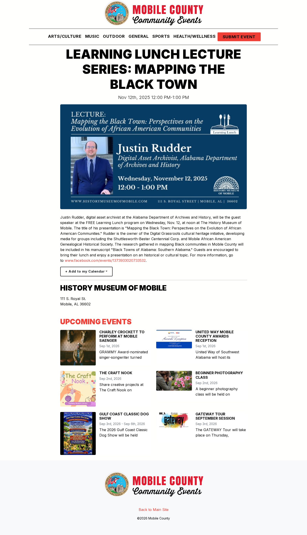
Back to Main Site (154, 509)
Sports (161, 36)
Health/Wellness (195, 36)
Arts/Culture (64, 36)
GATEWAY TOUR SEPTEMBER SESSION (215, 416)
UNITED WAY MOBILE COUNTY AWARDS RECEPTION (215, 336)
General (139, 36)
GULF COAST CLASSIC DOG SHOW (124, 416)
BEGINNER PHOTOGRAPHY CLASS (219, 375)
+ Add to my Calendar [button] (85, 271)
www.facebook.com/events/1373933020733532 (105, 260)
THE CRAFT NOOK (115, 373)
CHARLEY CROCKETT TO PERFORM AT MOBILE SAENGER (122, 336)
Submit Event (239, 36)
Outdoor (114, 36)
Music (92, 36)
